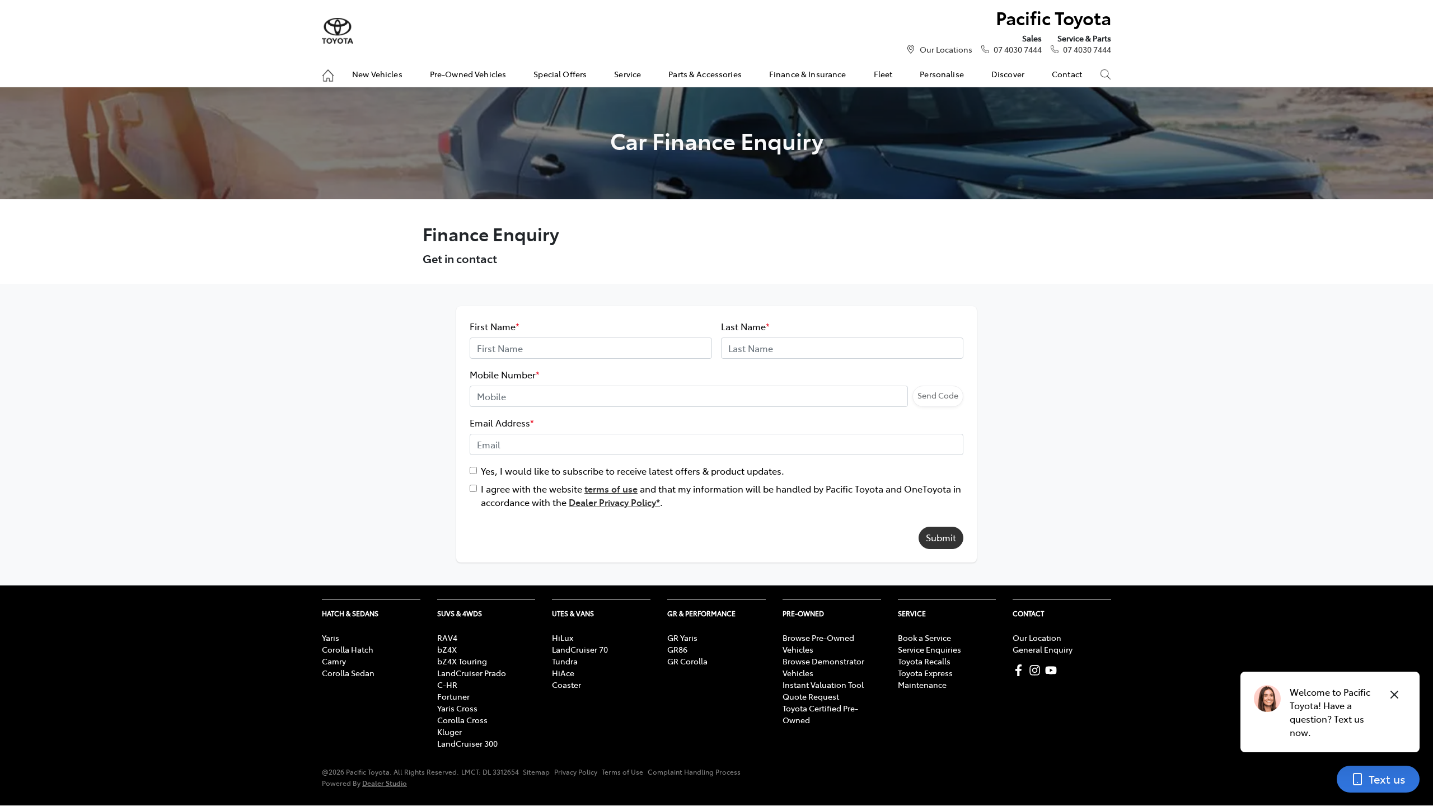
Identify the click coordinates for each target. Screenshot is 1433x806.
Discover (1007, 73)
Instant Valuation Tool (823, 684)
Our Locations (946, 49)
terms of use (611, 488)
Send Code (937, 395)
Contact (1067, 73)
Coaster (566, 684)
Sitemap (536, 771)
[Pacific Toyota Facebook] (1021, 670)
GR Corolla (687, 661)
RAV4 (447, 637)
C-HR (447, 684)
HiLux (562, 637)
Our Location (1037, 637)
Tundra (565, 661)
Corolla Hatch (347, 649)
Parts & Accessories (705, 73)
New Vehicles (377, 73)
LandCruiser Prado (471, 672)
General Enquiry (1043, 649)
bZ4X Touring (462, 661)
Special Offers (560, 73)
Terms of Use (622, 771)
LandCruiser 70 (580, 649)
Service (627, 73)
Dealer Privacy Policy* (614, 502)
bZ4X (447, 649)
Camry (334, 661)
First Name (494, 326)
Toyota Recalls (924, 661)
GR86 (677, 649)
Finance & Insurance (807, 73)
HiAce (563, 672)
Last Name (745, 326)
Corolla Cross (462, 719)
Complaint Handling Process (694, 771)
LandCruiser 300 (467, 743)
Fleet (883, 73)
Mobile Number (505, 374)
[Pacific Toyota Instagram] (1037, 670)
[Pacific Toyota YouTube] (1053, 670)
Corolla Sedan (348, 672)
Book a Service (924, 637)
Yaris (330, 637)
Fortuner (453, 696)
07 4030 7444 (1018, 49)
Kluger (449, 731)
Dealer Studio (384, 783)
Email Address (502, 422)
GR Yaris (682, 637)
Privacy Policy (575, 771)
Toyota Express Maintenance (925, 678)
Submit (941, 537)
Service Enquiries (929, 649)
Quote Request (811, 696)
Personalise (942, 73)
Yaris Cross (457, 708)
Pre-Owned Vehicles (468, 73)
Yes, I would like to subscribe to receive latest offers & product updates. (632, 471)
